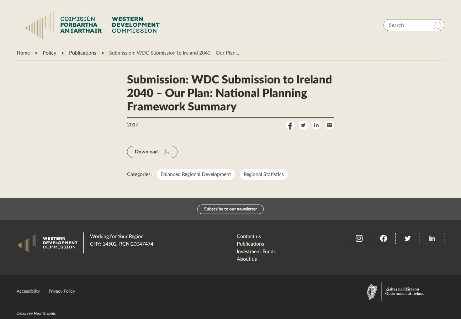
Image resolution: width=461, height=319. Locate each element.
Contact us (249, 236)
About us (247, 259)
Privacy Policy (62, 291)
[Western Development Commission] (92, 25)
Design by (36, 313)
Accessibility (28, 291)
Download (146, 151)
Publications (82, 53)
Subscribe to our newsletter (230, 209)
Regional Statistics (264, 174)
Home (23, 53)
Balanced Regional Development (196, 174)
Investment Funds (256, 251)
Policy (49, 53)
